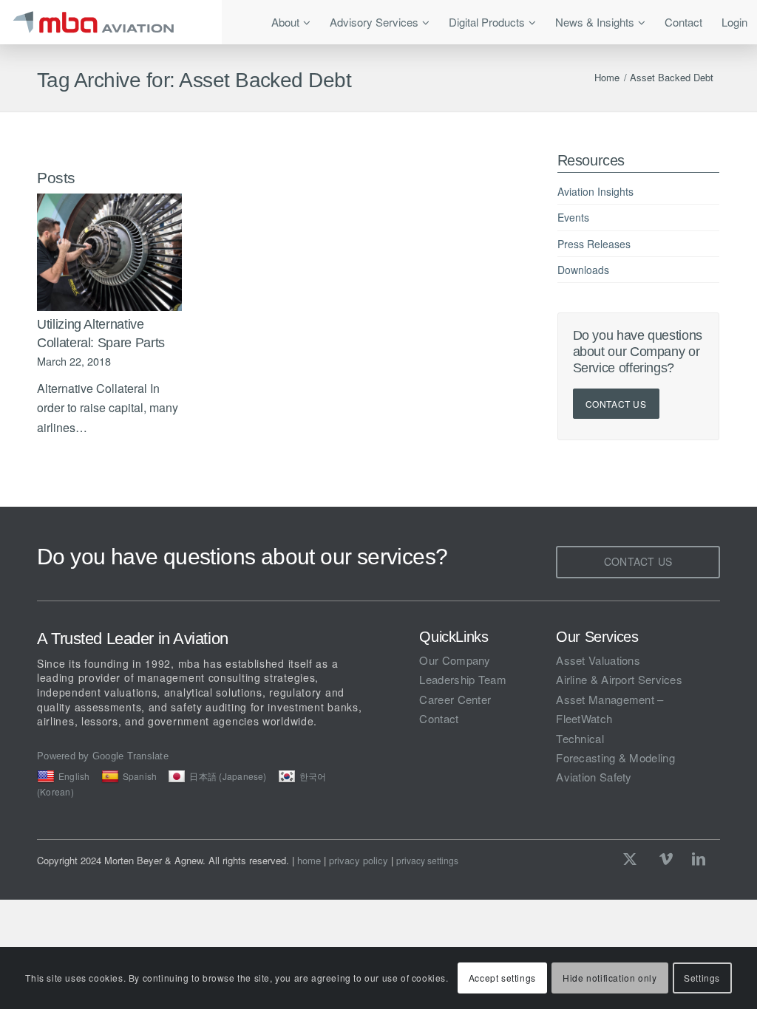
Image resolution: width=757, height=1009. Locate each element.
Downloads (583, 269)
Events (573, 217)
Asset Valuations (598, 660)
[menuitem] (291, 22)
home (309, 860)
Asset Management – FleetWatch (609, 708)
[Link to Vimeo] (666, 858)
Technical (580, 738)
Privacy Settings (427, 860)
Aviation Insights (595, 191)
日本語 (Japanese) (227, 776)
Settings (702, 977)
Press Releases (594, 243)
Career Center (455, 699)
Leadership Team (462, 679)
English (74, 776)
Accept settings (502, 977)
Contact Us (616, 403)
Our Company (454, 660)
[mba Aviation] (111, 22)
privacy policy (358, 860)
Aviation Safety (594, 776)
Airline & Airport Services (619, 679)
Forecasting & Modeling (615, 757)
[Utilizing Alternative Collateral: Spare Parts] (109, 252)
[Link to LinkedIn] (699, 858)
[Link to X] (633, 858)
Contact (438, 718)
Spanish (140, 776)
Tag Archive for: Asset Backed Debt (194, 80)
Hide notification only (609, 977)
